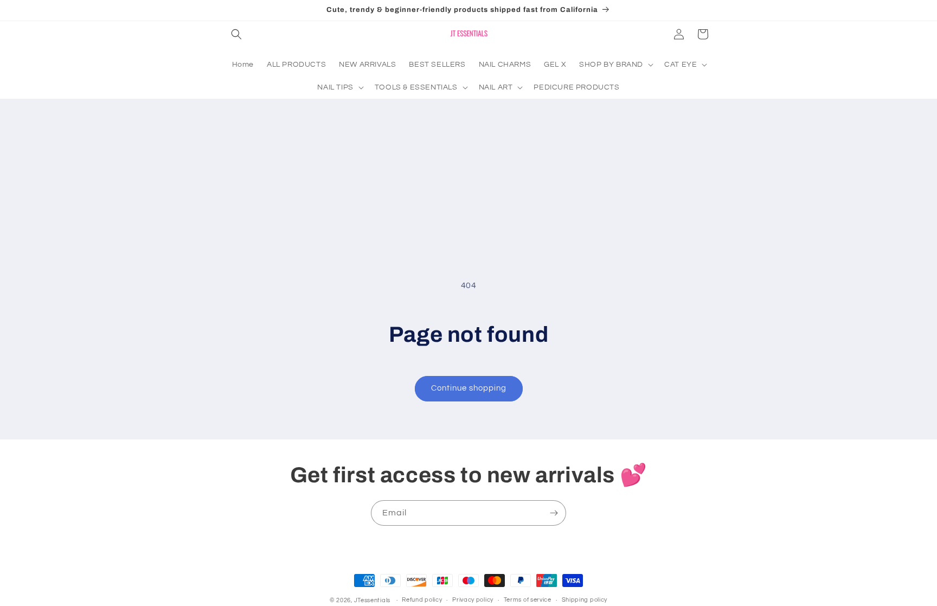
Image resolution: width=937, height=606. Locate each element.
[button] (236, 34)
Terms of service (527, 600)
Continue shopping (468, 388)
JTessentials (373, 600)
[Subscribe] (554, 513)
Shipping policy (585, 600)
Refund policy (422, 600)
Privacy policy (472, 600)
